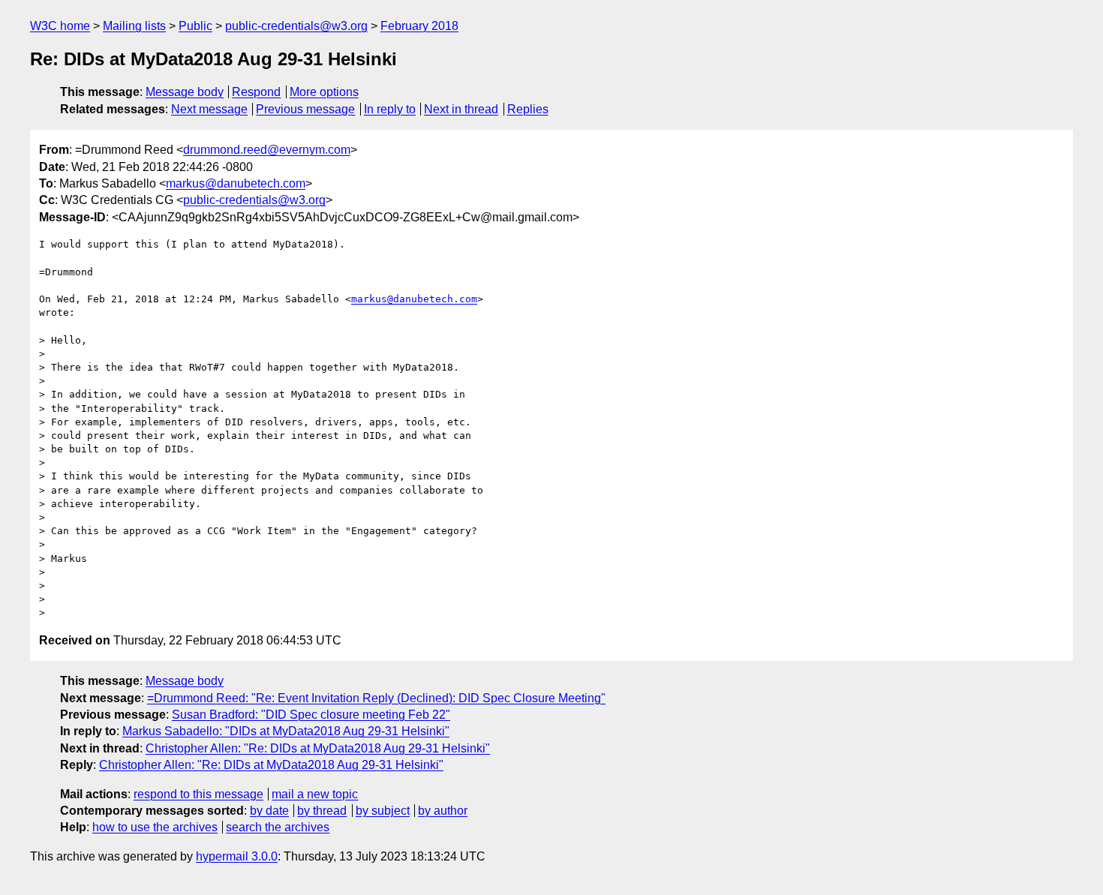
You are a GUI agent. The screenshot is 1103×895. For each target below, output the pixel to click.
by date (269, 810)
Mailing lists (134, 26)
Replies (527, 109)
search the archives (277, 827)
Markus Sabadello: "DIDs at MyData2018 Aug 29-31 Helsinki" (285, 731)
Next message (209, 109)
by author (442, 810)
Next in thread (461, 109)
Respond (256, 92)
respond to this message (198, 794)
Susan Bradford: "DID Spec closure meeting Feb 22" (311, 714)
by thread (322, 810)
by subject (383, 810)
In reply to (390, 109)
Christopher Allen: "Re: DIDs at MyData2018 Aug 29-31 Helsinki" (318, 748)
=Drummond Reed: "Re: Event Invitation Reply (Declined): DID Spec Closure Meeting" (376, 698)
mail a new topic (315, 794)
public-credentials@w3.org (296, 26)
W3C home (60, 26)
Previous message (305, 109)
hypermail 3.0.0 (237, 856)
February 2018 (419, 26)
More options (324, 92)
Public (195, 26)
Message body (185, 92)
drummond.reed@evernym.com (266, 149)
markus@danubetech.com (235, 183)
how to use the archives (155, 827)
